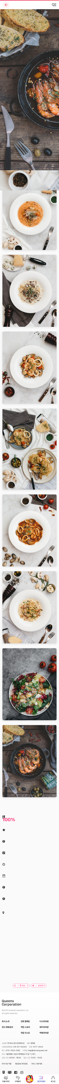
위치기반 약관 (6, 1064)
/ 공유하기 (39, 985)
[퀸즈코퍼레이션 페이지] (11, 1003)
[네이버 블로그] (9, 1072)
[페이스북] (15, 1072)
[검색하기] (54, 5)
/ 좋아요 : (22, 985)
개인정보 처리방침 (21, 1064)
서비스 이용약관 (36, 1064)
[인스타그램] (21, 1072)
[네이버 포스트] (3, 1072)
